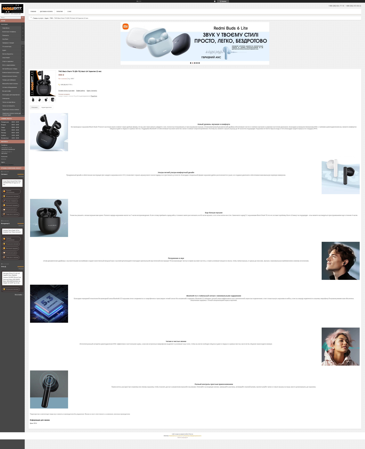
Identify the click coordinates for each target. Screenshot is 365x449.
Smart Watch (6, 57)
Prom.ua (191, 434)
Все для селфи (6, 91)
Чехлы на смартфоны (8, 102)
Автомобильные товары (9, 69)
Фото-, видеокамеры (8, 65)
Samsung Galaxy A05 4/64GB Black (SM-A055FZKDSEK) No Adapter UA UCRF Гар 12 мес (11, 281)
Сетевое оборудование (9, 87)
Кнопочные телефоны (9, 32)
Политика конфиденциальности (192, 435)
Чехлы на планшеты (8, 106)
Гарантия (59, 11)
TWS (51, 18)
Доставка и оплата (46, 11)
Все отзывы (18, 294)
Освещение (6, 98)
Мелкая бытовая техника (10, 83)
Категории (4, 24)
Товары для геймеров (9, 80)
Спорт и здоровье (7, 61)
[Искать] (23, 17)
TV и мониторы (6, 46)
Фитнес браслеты (7, 54)
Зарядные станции (8, 43)
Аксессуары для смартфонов (11, 95)
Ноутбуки (5, 39)
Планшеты (5, 35)
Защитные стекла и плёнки (10, 109)
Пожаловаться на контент (176, 435)
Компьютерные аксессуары (10, 72)
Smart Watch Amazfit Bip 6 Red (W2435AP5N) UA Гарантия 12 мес (12, 182)
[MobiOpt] (12, 8)
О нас (69, 11)
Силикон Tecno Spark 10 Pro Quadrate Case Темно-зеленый (12, 231)
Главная (33, 11)
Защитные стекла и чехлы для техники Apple (11, 114)
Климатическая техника (9, 76)
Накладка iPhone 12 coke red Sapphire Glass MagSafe (11, 274)
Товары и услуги (38, 18)
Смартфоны (6, 28)
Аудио (4, 50)
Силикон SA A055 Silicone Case (12, 277)
